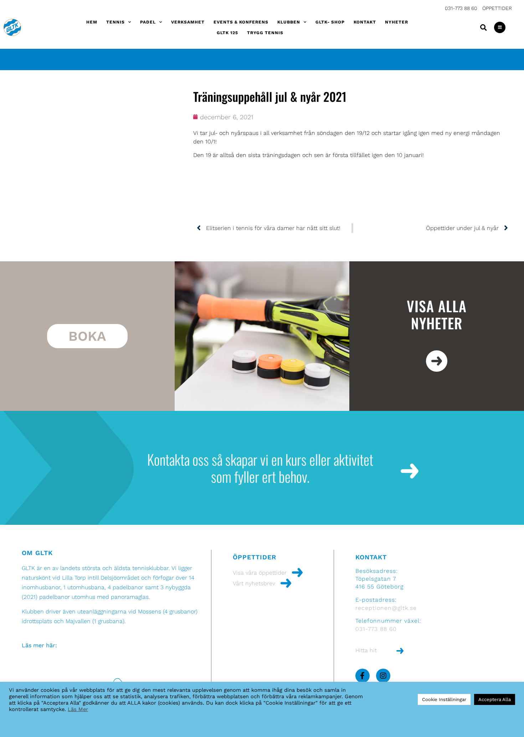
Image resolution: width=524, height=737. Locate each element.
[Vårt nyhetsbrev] (286, 583)
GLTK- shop (330, 22)
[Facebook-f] (362, 676)
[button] (483, 27)
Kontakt (365, 22)
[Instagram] (383, 676)
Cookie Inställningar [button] (444, 699)
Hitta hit (366, 650)
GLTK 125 (227, 32)
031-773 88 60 (461, 8)
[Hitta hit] (400, 650)
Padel (148, 22)
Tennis (115, 22)
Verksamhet (188, 22)
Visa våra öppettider (260, 572)
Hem (91, 22)
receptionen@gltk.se (386, 608)
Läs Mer (78, 709)
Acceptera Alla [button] (494, 699)
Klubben (288, 22)
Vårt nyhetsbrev (254, 583)
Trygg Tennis (265, 32)
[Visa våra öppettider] (297, 572)
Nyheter (396, 22)
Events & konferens (241, 22)
